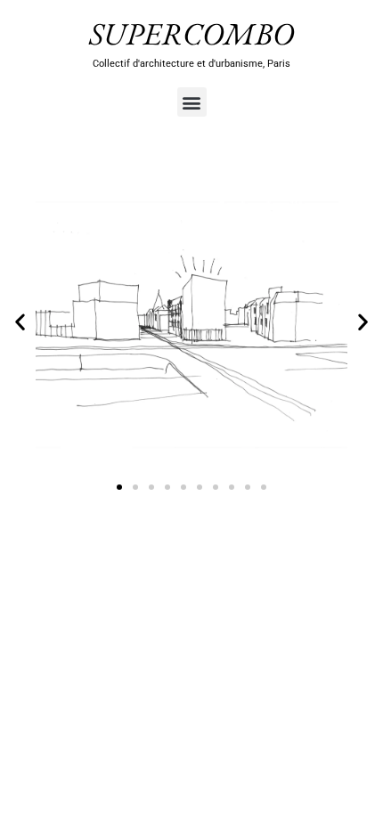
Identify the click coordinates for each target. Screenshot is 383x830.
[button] (192, 102)
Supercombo (191, 33)
